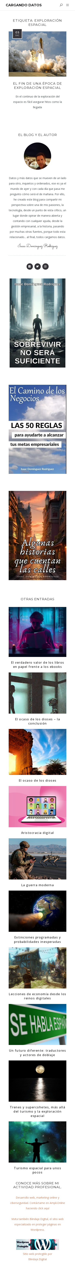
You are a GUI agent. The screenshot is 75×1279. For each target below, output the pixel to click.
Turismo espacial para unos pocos (37, 1170)
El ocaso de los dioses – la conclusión (37, 721)
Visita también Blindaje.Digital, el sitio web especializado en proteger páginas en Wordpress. (37, 1224)
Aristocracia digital (37, 833)
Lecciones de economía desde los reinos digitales (37, 996)
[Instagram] (45, 266)
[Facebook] (30, 266)
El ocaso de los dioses (38, 780)
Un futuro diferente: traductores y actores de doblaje (37, 1052)
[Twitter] (37, 266)
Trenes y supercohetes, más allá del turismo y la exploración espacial (37, 1111)
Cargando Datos (24, 5)
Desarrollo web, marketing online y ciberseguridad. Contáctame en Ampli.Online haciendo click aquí (37, 1203)
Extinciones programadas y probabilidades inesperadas (37, 939)
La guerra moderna (37, 885)
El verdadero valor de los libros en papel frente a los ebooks (37, 664)
